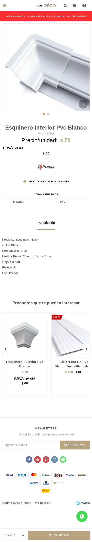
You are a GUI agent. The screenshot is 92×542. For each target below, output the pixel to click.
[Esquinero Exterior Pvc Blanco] (24, 335)
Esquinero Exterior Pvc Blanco (24, 364)
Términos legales (41, 503)
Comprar (61, 535)
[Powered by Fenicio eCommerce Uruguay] (83, 503)
